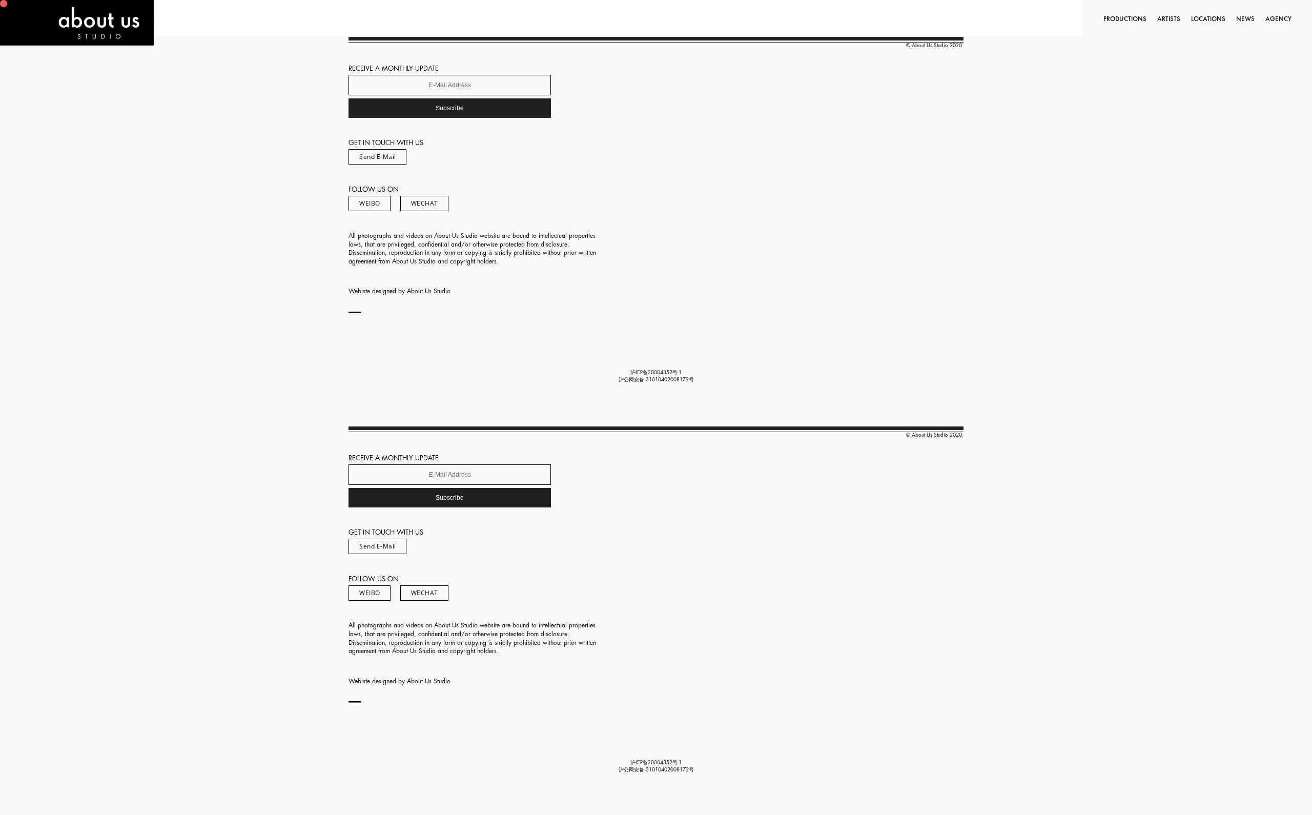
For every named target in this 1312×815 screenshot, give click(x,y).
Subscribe (450, 108)
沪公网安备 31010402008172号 (656, 379)
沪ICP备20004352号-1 (656, 372)
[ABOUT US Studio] (77, 42)
